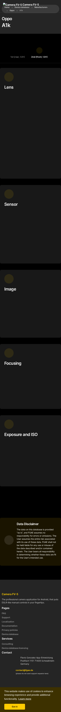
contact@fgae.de (24, 670)
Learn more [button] (24, 699)
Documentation (9, 626)
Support (6, 617)
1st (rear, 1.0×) (18, 57)
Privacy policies (10, 630)
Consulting (7, 644)
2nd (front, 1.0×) (39, 57)
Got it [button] (14, 706)
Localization (8, 621)
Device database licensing (15, 648)
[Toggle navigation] (16, 8)
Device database (10, 634)
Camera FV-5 (30, 4)
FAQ (4, 613)
